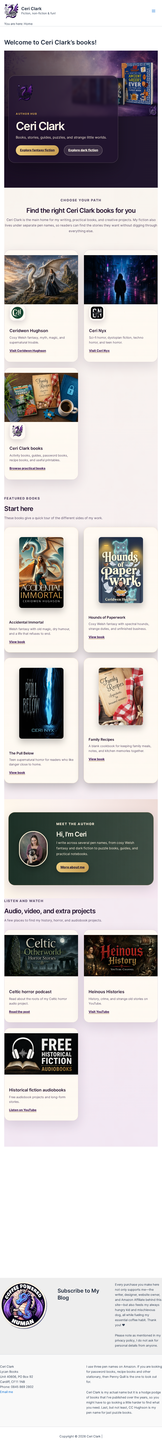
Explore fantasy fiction (37, 150)
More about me (73, 867)
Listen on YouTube (22, 1110)
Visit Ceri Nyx (99, 351)
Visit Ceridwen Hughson (27, 351)
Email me (6, 1392)
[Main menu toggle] (153, 11)
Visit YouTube (99, 1012)
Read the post (19, 1012)
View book (17, 642)
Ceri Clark (31, 8)
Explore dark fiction (83, 150)
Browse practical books (27, 468)
